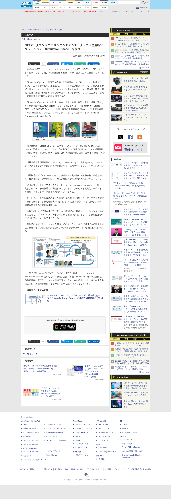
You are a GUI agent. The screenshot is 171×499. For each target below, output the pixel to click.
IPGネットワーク (126, 444)
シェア (55, 64)
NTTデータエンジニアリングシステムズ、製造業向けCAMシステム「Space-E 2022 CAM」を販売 (94, 371)
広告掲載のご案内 (61, 469)
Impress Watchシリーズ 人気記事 (131, 335)
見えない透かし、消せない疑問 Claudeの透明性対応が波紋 (136, 404)
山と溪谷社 (77, 440)
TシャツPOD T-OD (82, 432)
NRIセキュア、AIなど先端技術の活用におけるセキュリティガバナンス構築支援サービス (130, 195)
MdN (98, 444)
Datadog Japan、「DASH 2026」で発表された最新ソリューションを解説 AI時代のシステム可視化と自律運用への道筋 (132, 52)
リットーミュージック (83, 424)
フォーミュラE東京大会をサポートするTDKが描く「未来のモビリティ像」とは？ (136, 98)
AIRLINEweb (103, 424)
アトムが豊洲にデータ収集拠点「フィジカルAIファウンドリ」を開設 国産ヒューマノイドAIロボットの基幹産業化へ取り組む (132, 46)
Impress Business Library (55, 432)
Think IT (26, 424)
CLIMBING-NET (81, 448)
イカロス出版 (101, 421)
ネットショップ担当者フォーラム (58, 428)
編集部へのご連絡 (77, 469)
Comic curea (126, 428)
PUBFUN (123, 436)
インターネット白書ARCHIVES (34, 460)
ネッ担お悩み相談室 (30, 444)
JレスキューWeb (105, 436)
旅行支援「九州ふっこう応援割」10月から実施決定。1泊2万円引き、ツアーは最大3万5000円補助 (132, 363)
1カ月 (145, 34)
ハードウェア (115, 11)
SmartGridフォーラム (53, 424)
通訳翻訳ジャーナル (106, 432)
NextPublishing (51, 455)
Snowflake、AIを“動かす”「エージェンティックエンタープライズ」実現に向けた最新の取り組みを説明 (132, 64)
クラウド (103, 11)
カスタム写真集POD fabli (132, 451)
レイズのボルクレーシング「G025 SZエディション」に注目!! (136, 117)
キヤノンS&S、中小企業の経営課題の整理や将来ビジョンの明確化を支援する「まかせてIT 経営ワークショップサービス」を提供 (136, 255)
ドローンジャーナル (30, 440)
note (82, 64)
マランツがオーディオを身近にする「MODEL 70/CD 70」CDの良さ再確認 (136, 108)
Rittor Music (77, 421)
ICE (121, 421)
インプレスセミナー (53, 436)
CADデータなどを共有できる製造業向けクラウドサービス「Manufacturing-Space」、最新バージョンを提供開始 (41, 368)
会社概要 (108, 469)
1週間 (135, 34)
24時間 (125, 34)
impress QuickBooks (129, 432)
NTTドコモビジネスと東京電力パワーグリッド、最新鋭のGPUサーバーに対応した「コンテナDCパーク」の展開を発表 (132, 40)
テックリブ (100, 456)
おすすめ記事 (122, 377)
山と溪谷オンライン (82, 444)
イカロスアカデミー (106, 440)
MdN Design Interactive (107, 452)
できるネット (28, 456)
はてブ (68, 64)
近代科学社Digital (81, 455)
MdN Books (103, 448)
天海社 (124, 424)
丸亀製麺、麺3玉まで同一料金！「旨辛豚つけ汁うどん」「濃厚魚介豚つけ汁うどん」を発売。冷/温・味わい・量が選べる (131, 351)
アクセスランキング (125, 30)
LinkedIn (95, 64)
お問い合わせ (47, 469)
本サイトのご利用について (30, 469)
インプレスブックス (53, 451)
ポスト (36, 64)
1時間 (115, 34)
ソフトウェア (128, 11)
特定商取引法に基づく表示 (141, 469)
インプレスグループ (121, 469)
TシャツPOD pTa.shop (131, 447)
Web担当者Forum (29, 428)
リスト (43, 64)
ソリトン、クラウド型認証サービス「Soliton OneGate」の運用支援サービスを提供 (129, 185)
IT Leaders (27, 436)
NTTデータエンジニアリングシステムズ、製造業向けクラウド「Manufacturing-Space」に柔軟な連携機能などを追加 (75, 298)
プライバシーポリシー (94, 469)
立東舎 (77, 436)
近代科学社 (77, 452)
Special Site (122, 73)
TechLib (102, 459)
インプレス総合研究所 (31, 432)
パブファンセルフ (128, 440)
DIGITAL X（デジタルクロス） (57, 440)
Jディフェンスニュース (107, 428)
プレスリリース (30, 354)
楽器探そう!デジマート (83, 428)
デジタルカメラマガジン (32, 452)
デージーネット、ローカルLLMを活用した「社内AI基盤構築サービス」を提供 (136, 278)
